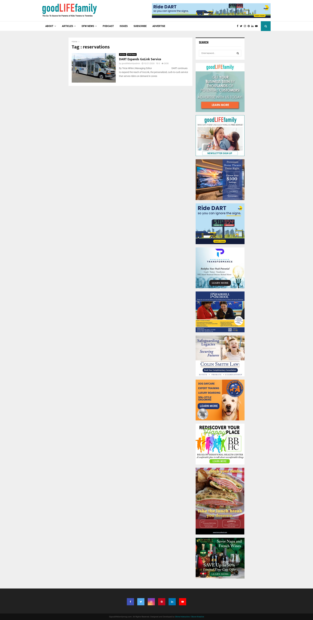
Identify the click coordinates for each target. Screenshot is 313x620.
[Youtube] (257, 26)
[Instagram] (246, 26)
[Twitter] (242, 26)
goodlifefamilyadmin (131, 63)
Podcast (108, 26)
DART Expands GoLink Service (140, 59)
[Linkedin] (253, 26)
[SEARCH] (237, 53)
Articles (123, 54)
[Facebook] (238, 26)
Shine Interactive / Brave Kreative (189, 617)
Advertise (158, 26)
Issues (124, 26)
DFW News (132, 54)
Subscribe (140, 26)
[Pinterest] (249, 26)
